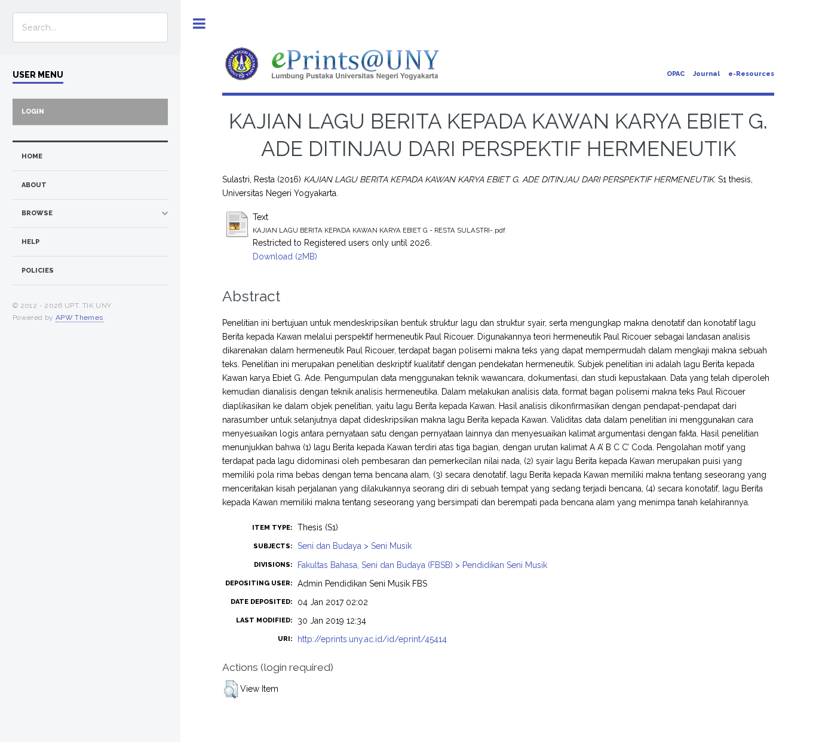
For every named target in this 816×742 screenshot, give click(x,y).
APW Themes (79, 317)
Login (33, 111)
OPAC (676, 74)
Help (30, 242)
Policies (38, 270)
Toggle (199, 23)
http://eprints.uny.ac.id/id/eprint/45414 (372, 639)
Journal (706, 74)
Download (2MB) (285, 256)
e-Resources (751, 74)
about (34, 185)
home (32, 156)
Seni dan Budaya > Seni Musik (354, 546)
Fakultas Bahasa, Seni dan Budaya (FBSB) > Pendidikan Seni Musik (422, 565)
